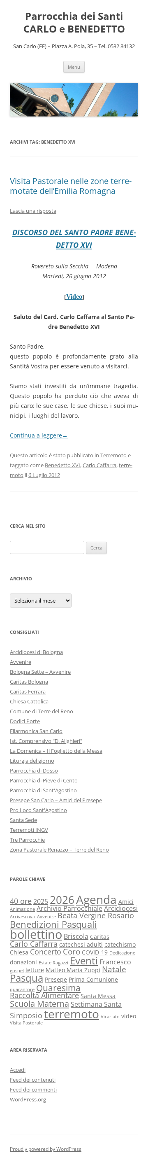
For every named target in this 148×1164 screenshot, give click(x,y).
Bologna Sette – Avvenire (40, 671)
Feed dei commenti (33, 1089)
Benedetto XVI (62, 465)
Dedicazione (122, 953)
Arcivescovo (22, 917)
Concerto (45, 952)
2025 (40, 901)
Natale (114, 969)
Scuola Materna (39, 1003)
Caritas (99, 937)
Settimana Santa (96, 1004)
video (128, 1016)
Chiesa (19, 952)
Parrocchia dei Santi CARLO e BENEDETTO (74, 22)
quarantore (22, 989)
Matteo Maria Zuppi (73, 970)
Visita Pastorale (26, 1023)
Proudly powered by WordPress (45, 1148)
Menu (74, 67)
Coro (71, 951)
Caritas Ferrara (28, 691)
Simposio (26, 1015)
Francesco (115, 961)
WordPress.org (28, 1099)
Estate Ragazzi (53, 963)
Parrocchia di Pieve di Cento (44, 780)
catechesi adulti (81, 944)
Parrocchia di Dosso (34, 770)
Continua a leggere (39, 435)
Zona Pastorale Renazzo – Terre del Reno (59, 849)
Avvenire (20, 662)
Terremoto (113, 455)
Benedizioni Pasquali (53, 924)
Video (74, 296)
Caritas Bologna (29, 681)
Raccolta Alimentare (44, 995)
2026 (62, 900)
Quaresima (58, 988)
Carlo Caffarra (99, 465)
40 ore (21, 901)
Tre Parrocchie (27, 839)
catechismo (120, 944)
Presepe (56, 979)
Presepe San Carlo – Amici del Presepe (56, 800)
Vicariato (110, 1017)
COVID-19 (95, 952)
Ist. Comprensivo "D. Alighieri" (46, 741)
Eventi (84, 960)
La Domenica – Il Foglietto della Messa (56, 750)
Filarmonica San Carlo (36, 731)
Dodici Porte (25, 721)
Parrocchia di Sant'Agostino (43, 790)
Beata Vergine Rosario (96, 915)
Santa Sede (23, 820)
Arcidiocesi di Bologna (36, 652)
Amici (126, 902)
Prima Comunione (93, 979)
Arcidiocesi (121, 908)
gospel (17, 970)
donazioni (23, 962)
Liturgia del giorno (32, 760)
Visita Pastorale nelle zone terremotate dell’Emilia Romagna (71, 185)
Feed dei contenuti (33, 1079)
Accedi (17, 1069)
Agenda (96, 899)
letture (34, 970)
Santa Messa (98, 996)
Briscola (76, 936)
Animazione (22, 909)
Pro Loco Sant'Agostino (38, 810)
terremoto (71, 1014)
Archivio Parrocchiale (69, 908)
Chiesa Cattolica (29, 701)
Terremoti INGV (29, 829)
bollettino (36, 934)
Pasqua (26, 978)
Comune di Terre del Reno (41, 711)
